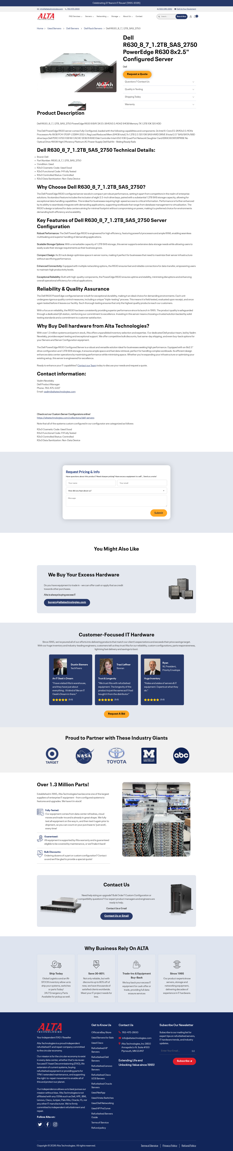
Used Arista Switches (102, 1098)
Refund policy (98, 1128)
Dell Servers (72, 28)
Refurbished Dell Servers (100, 1059)
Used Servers (54, 28)
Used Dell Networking (102, 1103)
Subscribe (183, 1061)
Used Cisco (97, 1043)
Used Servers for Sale (102, 1038)
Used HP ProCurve (100, 1108)
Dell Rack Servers (93, 28)
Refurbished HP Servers (99, 1050)
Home (40, 28)
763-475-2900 (130, 1032)
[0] (195, 16)
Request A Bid (116, 714)
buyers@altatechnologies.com (67, 602)
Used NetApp (98, 1093)
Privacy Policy (170, 1146)
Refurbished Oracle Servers (101, 1086)
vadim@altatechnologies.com (60, 392)
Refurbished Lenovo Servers (101, 1068)
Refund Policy (189, 1146)
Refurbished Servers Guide (102, 1116)
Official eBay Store (101, 1032)
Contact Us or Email (116, 916)
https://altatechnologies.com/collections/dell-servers (65, 418)
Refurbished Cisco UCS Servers (101, 1077)
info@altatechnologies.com (137, 1038)
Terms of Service (100, 1122)
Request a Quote (137, 74)
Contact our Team (87, 365)
